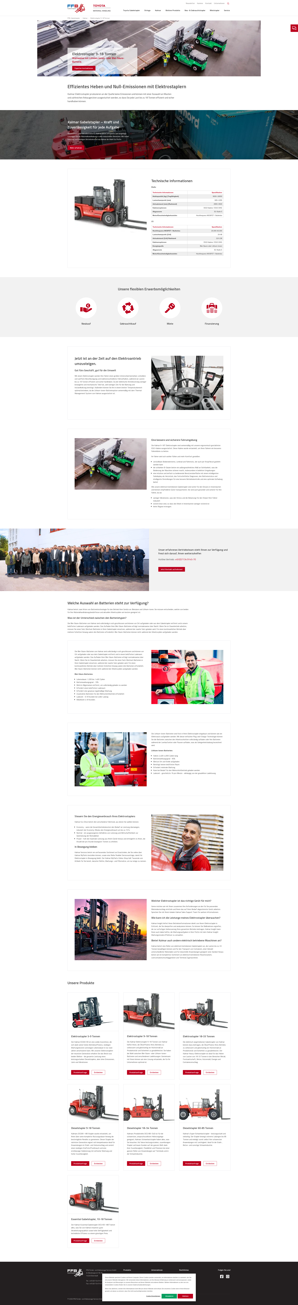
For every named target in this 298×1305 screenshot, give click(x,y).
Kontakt (208, 3)
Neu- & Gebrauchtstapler (195, 10)
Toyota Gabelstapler (131, 10)
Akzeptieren (169, 1296)
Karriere (200, 3)
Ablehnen (185, 1296)
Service (227, 10)
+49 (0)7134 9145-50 (97, 1281)
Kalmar (158, 10)
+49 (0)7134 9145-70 (185, 559)
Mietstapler (214, 10)
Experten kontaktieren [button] (84, 68)
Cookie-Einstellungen (153, 1296)
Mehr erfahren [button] (76, 147)
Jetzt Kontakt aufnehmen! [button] (172, 569)
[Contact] (294, 28)
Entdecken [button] (98, 1072)
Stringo (147, 10)
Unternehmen (219, 3)
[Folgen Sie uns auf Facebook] (222, 1276)
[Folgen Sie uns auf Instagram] (227, 1276)
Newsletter (190, 3)
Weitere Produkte (173, 10)
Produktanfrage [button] (80, 1072)
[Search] (228, 3)
